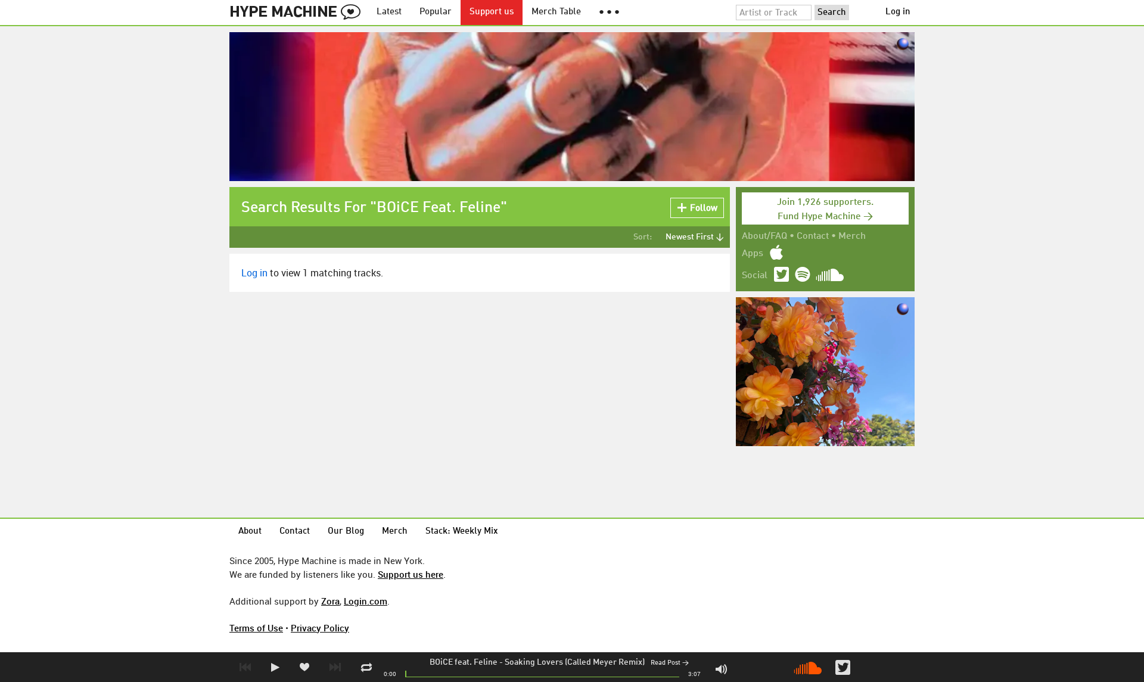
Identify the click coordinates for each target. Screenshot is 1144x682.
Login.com (365, 601)
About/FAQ (764, 236)
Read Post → (670, 663)
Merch (852, 236)
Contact (813, 236)
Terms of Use (256, 628)
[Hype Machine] (298, 12)
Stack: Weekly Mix (461, 531)
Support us (492, 12)
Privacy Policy (320, 628)
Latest (389, 12)
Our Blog (346, 531)
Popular (435, 12)
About (250, 531)
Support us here (410, 574)
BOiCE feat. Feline (464, 662)
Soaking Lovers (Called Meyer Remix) (575, 662)
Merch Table (556, 12)
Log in (897, 12)
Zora (330, 601)
